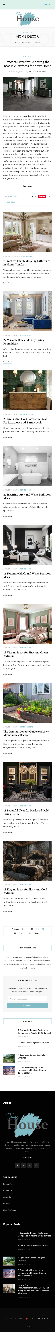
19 (32, 929)
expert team (18, 957)
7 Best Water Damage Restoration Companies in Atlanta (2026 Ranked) (34, 1031)
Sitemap (6, 1204)
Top (28, 1326)
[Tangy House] (27, 18)
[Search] (40, 5)
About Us (7, 1197)
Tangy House (43, 1319)
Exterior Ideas (26, 727)
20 (37, 929)
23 (20, 933)
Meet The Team (9, 1210)
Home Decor (27, 42)
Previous (15, 929)
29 (30, 933)
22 (15, 933)
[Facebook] (32, 197)
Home (17, 42)
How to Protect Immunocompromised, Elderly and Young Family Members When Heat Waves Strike (34, 1288)
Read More (7, 283)
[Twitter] (35, 197)
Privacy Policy (8, 1184)
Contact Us (7, 1191)
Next (36, 933)
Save (43, 196)
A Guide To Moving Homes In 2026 (33, 1042)
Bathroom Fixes (27, 414)
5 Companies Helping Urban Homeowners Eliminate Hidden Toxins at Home (32, 1070)
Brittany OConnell (37, 72)
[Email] (49, 197)
